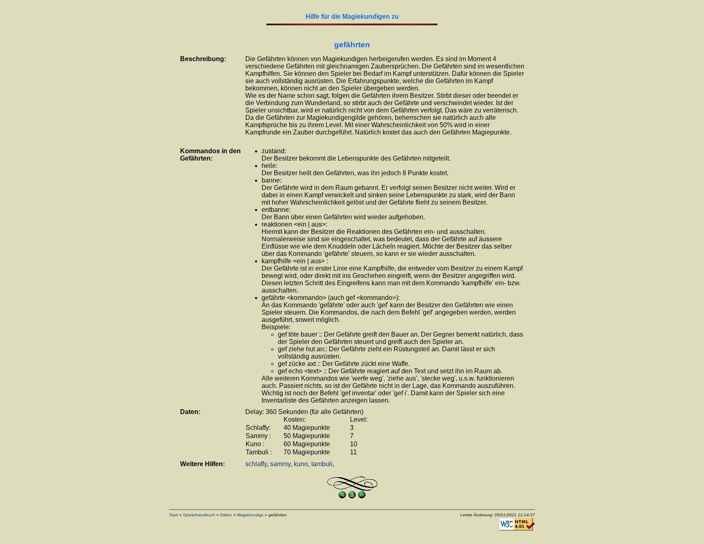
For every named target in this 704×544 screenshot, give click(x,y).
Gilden (226, 515)
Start (173, 515)
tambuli (321, 463)
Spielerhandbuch (199, 515)
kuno (301, 463)
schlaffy (256, 463)
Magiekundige (250, 515)
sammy (280, 463)
